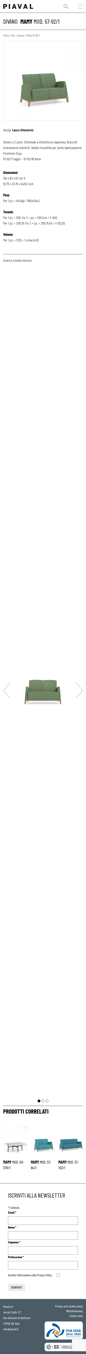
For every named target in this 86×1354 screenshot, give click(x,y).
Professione (16, 1257)
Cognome (14, 1242)
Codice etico (76, 1316)
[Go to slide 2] (43, 1101)
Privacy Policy (44, 1275)
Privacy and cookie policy (69, 1306)
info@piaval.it (10, 1329)
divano (10, 21)
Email (12, 1212)
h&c (13, 35)
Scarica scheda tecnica (17, 260)
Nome (12, 1227)
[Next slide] (79, 690)
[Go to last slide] (6, 690)
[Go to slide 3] (47, 1101)
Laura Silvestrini (22, 130)
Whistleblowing (74, 1311)
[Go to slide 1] (39, 1101)
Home (6, 35)
